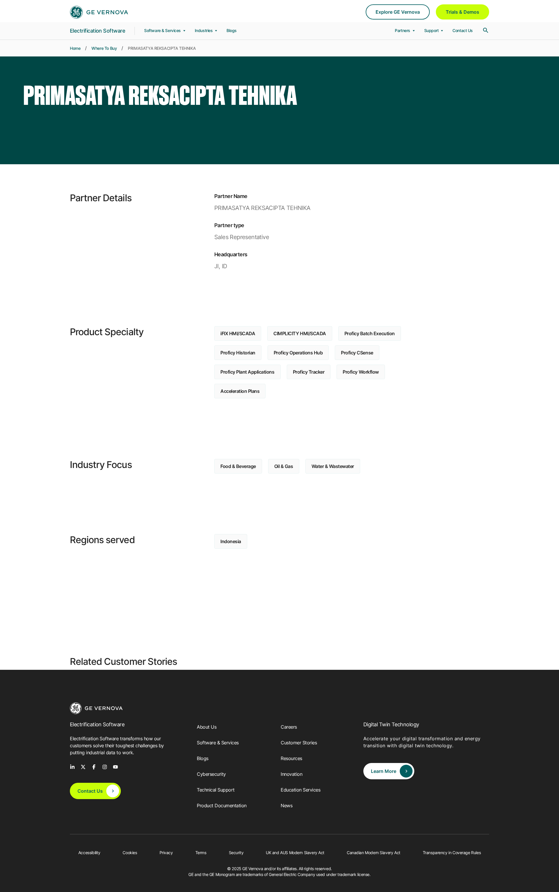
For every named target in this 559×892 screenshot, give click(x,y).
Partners (403, 30)
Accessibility (89, 852)
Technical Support (216, 790)
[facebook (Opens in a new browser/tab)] (93, 766)
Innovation (291, 774)
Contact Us (462, 30)
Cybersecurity (211, 774)
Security (236, 852)
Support (432, 30)
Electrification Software (97, 31)
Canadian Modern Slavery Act (373, 852)
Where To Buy (104, 48)
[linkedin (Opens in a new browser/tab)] (72, 766)
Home (75, 48)
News (286, 805)
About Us (206, 727)
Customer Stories (299, 743)
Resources (291, 758)
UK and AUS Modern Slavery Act (295, 852)
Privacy (166, 852)
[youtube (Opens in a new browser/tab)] (115, 766)
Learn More (383, 771)
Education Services (300, 790)
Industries (204, 30)
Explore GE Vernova (398, 12)
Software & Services (163, 30)
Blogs (232, 30)
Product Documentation (222, 805)
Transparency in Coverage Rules (452, 852)
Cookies (130, 852)
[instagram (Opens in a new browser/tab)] (104, 766)
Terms (200, 852)
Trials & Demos (462, 12)
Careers (289, 727)
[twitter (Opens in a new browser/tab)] (83, 766)
